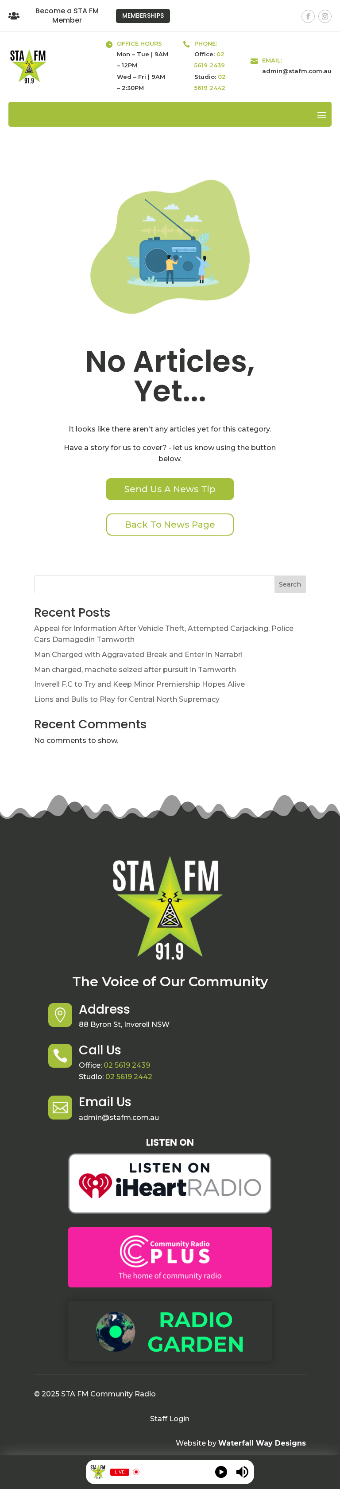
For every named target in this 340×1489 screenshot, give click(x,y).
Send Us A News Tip (170, 489)
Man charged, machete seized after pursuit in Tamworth (135, 669)
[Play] (221, 1472)
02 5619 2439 (127, 1065)
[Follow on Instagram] (325, 16)
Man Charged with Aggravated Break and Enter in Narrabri (138, 654)
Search (290, 584)
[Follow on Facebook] (308, 16)
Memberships (143, 15)
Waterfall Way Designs (262, 1443)
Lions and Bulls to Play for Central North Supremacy (127, 699)
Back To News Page (170, 524)
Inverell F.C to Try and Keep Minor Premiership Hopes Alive (139, 684)
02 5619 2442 (128, 1077)
